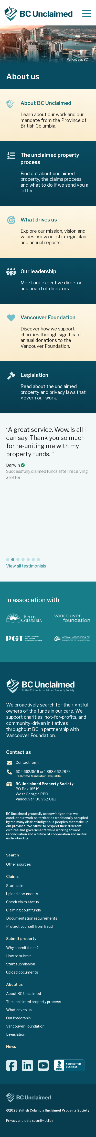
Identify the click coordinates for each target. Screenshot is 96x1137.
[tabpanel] (48, 490)
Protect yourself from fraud (29, 926)
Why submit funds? (22, 948)
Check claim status (22, 902)
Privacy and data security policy (29, 1120)
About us (14, 984)
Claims (12, 876)
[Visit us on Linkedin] (27, 1068)
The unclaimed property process (33, 1002)
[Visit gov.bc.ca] (24, 618)
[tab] (7, 559)
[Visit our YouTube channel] (43, 1068)
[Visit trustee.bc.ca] (24, 639)
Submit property (21, 938)
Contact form (27, 762)
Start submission (20, 964)
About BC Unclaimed (23, 993)
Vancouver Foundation (25, 1026)
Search (12, 855)
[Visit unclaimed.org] (72, 639)
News (11, 1046)
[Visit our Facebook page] (11, 1068)
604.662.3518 (27, 771)
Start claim (15, 885)
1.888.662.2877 (57, 771)
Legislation (15, 1034)
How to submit (18, 956)
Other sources (18, 864)
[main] (87, 13)
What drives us (19, 1010)
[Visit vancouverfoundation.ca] (72, 618)
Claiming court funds (23, 910)
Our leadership (18, 1018)
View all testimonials (26, 566)
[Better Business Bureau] (69, 1065)
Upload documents (22, 894)
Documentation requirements (31, 918)
